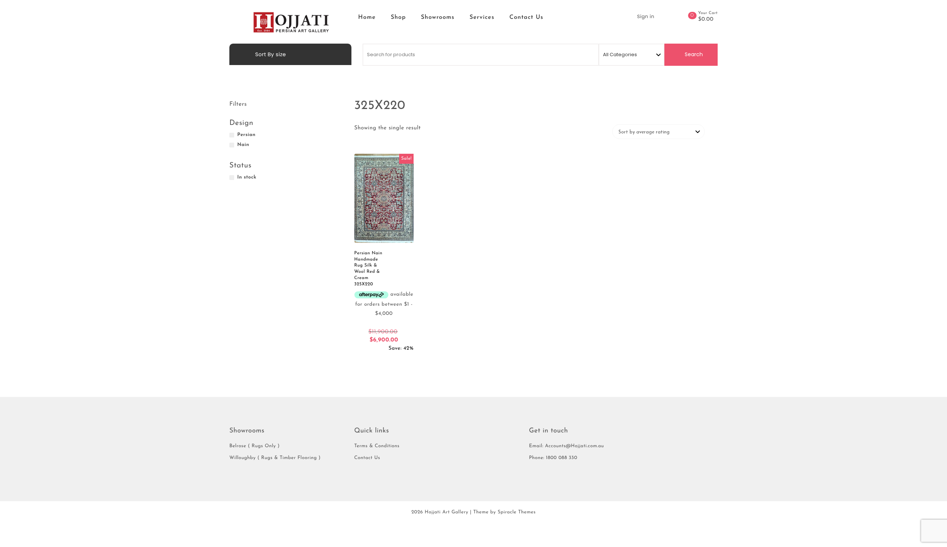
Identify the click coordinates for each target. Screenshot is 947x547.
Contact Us (526, 17)
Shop (398, 17)
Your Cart (708, 13)
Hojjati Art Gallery (446, 512)
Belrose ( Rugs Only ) (254, 446)
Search (693, 54)
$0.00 (706, 19)
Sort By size (270, 54)
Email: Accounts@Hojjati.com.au (566, 446)
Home (367, 17)
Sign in (645, 16)
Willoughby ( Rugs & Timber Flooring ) (275, 458)
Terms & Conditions (377, 446)
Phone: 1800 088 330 (553, 458)
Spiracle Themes (517, 512)
